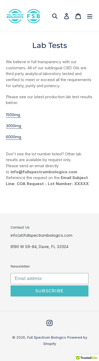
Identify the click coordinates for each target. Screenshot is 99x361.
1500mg (13, 114)
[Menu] (90, 16)
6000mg (14, 136)
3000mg (14, 125)
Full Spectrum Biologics (46, 337)
